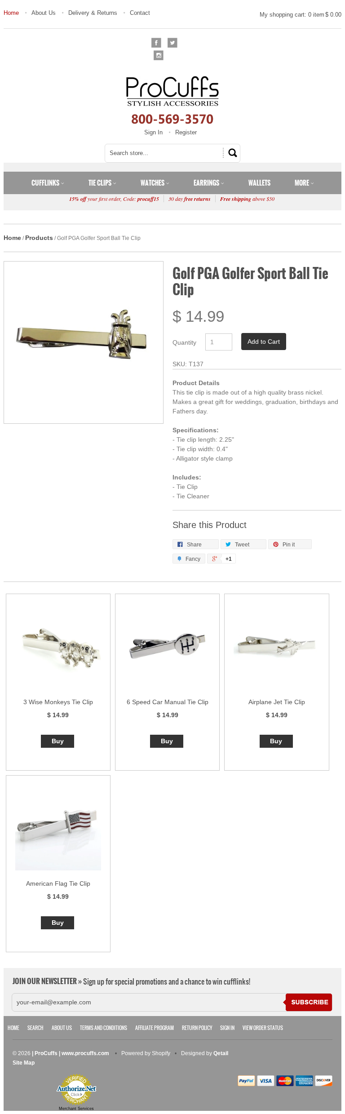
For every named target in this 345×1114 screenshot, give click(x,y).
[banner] (173, 100)
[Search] (231, 152)
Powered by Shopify (145, 1053)
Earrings (207, 183)
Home (11, 12)
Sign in (227, 1028)
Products (39, 237)
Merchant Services (76, 1108)
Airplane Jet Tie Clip (276, 702)
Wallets (259, 183)
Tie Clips (100, 183)
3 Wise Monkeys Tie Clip (58, 702)
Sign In (153, 132)
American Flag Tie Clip (58, 883)
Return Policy (197, 1028)
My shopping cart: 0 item (300, 14)
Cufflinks (46, 183)
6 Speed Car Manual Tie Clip (167, 702)
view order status (263, 1028)
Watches (153, 183)
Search (35, 1028)
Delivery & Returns (92, 12)
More (302, 183)
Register (186, 132)
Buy (58, 741)
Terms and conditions (103, 1028)
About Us (43, 12)
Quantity (184, 342)
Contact (140, 12)
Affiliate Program (154, 1028)
